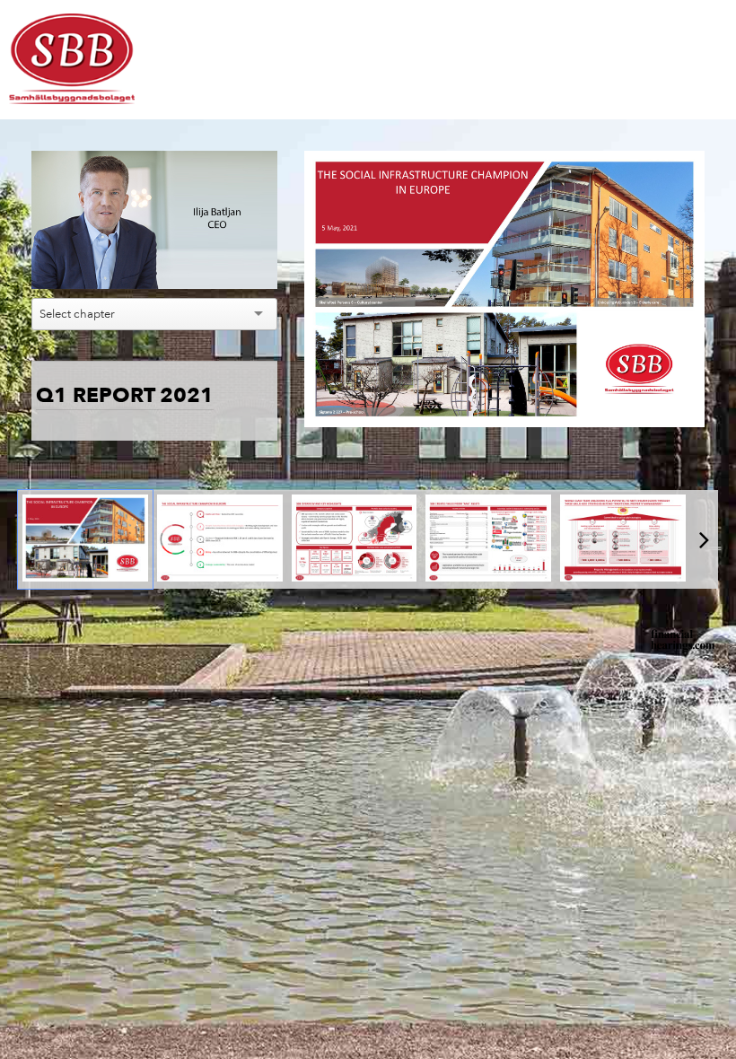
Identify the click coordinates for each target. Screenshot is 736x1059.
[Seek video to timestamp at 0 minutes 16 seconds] (220, 539)
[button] (58, 262)
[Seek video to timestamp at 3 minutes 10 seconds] (354, 539)
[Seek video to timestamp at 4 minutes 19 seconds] (488, 539)
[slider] (155, 234)
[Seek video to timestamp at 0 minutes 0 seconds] (85, 539)
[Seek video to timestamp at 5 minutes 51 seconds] (623, 539)
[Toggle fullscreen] (691, 164)
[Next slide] (691, 295)
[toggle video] (206, 262)
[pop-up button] (233, 262)
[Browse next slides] (704, 539)
